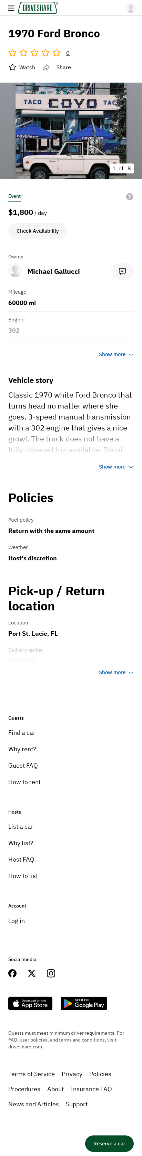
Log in (16, 921)
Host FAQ (21, 859)
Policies (100, 1074)
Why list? (20, 843)
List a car (20, 826)
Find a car (22, 733)
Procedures (24, 1089)
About (55, 1089)
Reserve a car (109, 1143)
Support (77, 1104)
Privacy (72, 1074)
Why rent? (22, 749)
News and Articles (33, 1104)
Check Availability (38, 231)
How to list (23, 876)
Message (122, 271)
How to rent (24, 782)
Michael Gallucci (54, 271)
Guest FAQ (23, 765)
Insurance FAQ (91, 1089)
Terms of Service (31, 1074)
